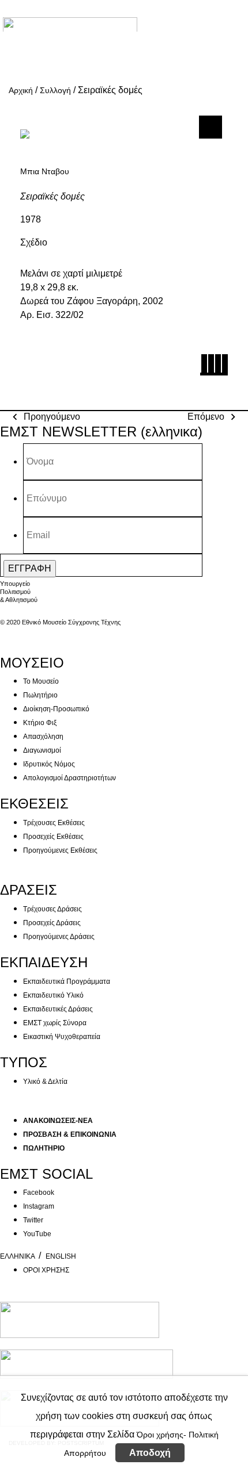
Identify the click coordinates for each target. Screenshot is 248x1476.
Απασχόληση (43, 737)
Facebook (38, 1193)
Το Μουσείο (41, 681)
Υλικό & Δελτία (45, 1082)
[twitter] (210, 366)
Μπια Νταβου (44, 171)
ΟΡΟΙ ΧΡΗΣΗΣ (46, 1270)
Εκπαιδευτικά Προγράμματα (66, 981)
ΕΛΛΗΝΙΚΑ (18, 1256)
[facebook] (203, 366)
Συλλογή (55, 90)
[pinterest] (217, 366)
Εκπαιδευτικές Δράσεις (58, 1009)
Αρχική (21, 90)
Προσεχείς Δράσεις (52, 923)
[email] (223, 366)
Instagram (38, 1206)
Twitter (33, 1220)
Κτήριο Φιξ (40, 723)
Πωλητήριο (40, 695)
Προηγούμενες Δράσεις (59, 937)
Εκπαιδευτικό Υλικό (53, 995)
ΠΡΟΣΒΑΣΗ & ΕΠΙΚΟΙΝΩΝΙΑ (70, 1134)
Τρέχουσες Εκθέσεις (54, 823)
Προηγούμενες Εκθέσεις (60, 850)
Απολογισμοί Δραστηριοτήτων (69, 778)
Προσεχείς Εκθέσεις (53, 837)
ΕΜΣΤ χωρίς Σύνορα (55, 1023)
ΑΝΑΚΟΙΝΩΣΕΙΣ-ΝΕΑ (58, 1121)
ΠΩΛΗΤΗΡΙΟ (44, 1148)
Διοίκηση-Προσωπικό (56, 709)
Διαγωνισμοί (42, 750)
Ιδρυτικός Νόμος (49, 764)
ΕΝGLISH (61, 1256)
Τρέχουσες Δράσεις (52, 909)
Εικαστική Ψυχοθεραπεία (61, 1037)
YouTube (37, 1234)
